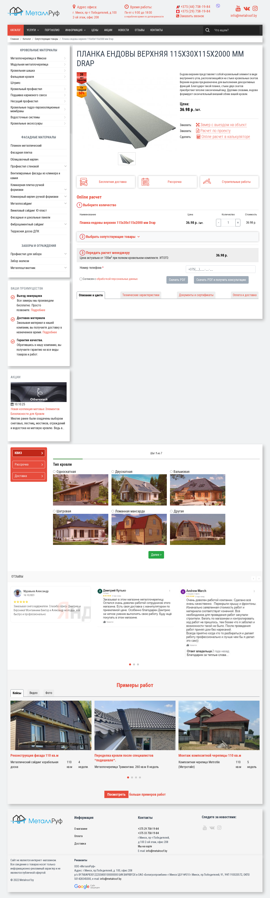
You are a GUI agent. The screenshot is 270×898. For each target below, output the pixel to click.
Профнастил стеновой (24, 166)
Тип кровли (62, 464)
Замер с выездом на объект (223, 124)
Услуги (31, 30)
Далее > (156, 555)
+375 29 (148, 828)
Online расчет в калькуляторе (225, 136)
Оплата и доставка (245, 295)
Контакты (156, 30)
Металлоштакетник (22, 268)
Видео (33, 693)
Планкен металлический (26, 145)
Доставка (80, 843)
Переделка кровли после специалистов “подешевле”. (123, 757)
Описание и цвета (91, 295)
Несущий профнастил (24, 101)
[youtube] (238, 8)
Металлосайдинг (21, 203)
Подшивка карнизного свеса (28, 95)
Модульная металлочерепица (29, 64)
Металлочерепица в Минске (28, 58)
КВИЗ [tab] (18, 453)
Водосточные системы (25, 117)
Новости (123, 30)
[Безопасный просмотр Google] (95, 886)
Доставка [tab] (21, 476)
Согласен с (110, 278)
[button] (65, 166)
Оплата (78, 836)
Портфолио (52, 30)
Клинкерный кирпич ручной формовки (34, 197)
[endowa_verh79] (127, 112)
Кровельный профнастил (26, 89)
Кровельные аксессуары (26, 123)
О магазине (80, 828)
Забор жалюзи (19, 261)
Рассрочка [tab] (21, 464)
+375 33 (148, 833)
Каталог (15, 30)
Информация (73, 30)
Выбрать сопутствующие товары (109, 237)
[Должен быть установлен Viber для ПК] (218, 6)
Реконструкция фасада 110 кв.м (34, 755)
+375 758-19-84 (195, 7)
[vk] (247, 8)
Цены (95, 30)
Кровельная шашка (22, 70)
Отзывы (139, 30)
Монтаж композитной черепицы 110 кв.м (209, 755)
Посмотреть (116, 794)
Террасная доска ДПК (24, 231)
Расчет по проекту (214, 130)
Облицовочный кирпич (24, 159)
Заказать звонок (191, 16)
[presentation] (253, 578)
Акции (108, 30)
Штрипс (15, 83)
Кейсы (17, 693)
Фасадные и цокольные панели (30, 217)
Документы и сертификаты (196, 295)
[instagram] (255, 8)
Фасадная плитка (21, 152)
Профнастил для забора (26, 254)
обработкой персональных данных (117, 278)
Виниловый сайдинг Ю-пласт (28, 210)
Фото (48, 693)
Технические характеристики (140, 295)
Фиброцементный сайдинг (27, 224)
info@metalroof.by (244, 15)
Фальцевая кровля (22, 77)
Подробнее (38, 310)
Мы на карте (145, 846)
